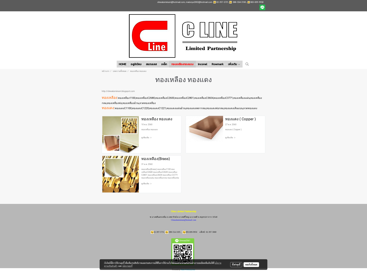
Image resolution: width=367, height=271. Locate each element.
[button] (247, 64)
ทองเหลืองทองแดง (182, 64)
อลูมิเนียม (136, 64)
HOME (122, 64)
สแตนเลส (151, 64)
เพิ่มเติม (233, 64)
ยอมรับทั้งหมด (251, 264)
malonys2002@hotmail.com (199, 2)
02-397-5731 (222, 2)
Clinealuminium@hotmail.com (183, 220)
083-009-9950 (257, 2)
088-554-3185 (239, 2)
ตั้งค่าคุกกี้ (236, 264)
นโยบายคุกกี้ (127, 266)
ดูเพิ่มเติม (145, 137)
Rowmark (218, 64)
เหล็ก (164, 64)
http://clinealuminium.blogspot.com (118, 91)
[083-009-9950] (231, 2)
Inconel (202, 64)
